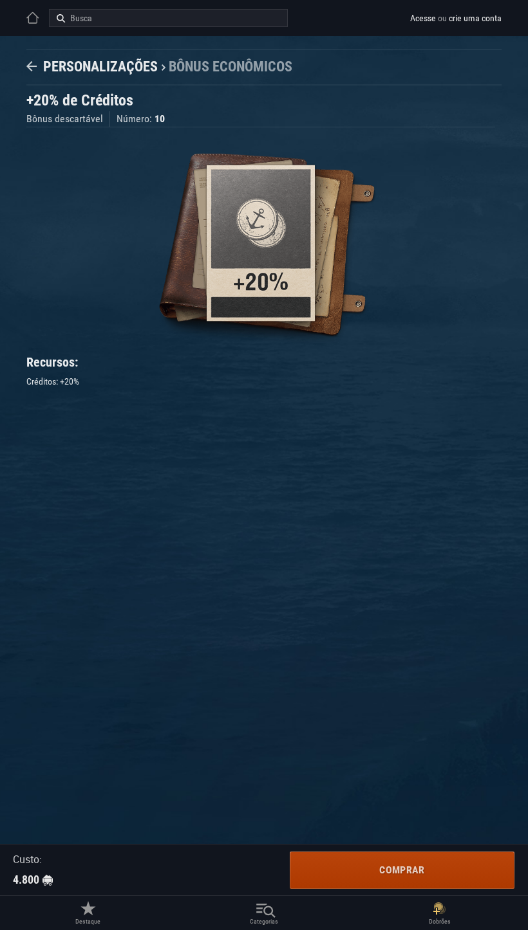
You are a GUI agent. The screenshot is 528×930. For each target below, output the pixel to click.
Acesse (423, 18)
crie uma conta (475, 18)
